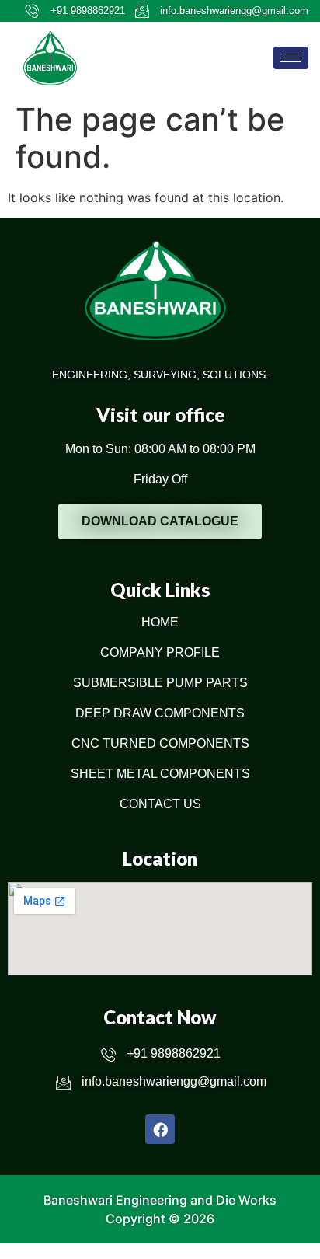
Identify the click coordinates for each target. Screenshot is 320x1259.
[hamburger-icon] (290, 58)
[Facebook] (160, 1129)
